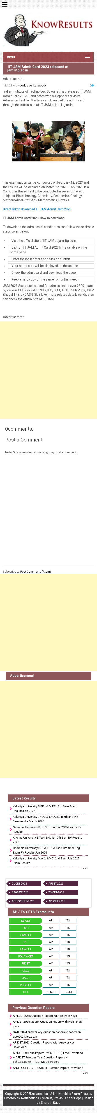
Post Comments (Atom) (35, 571)
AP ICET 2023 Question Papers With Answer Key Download (43, 1045)
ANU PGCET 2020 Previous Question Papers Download (48, 1068)
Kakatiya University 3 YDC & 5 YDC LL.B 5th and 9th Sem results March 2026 (45, 819)
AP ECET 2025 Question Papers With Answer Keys (45, 1015)
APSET (50, 991)
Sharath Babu (50, 1102)
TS (68, 920)
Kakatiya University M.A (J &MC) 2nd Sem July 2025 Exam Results (46, 861)
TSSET (68, 991)
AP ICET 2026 (56, 901)
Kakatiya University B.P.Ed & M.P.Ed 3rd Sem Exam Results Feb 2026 (44, 809)
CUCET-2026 (19, 883)
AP (51, 920)
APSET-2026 (55, 883)
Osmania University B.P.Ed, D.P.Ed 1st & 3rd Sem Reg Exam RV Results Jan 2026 (46, 850)
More (85, 868)
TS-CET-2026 (56, 892)
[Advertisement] (48, 370)
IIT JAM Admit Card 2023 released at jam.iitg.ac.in (38, 68)
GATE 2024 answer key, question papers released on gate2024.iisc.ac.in (47, 1034)
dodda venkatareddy (32, 85)
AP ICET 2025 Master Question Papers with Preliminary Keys (47, 1024)
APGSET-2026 (20, 892)
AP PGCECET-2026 (23, 901)
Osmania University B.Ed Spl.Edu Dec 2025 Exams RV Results (47, 829)
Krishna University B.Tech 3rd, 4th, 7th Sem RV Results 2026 (47, 840)
